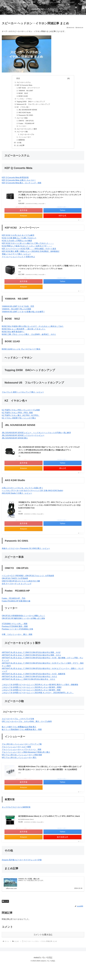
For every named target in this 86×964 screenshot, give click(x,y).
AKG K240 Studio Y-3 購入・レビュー (17, 493)
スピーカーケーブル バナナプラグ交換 (18, 719)
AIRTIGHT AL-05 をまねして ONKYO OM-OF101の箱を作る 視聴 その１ (31, 655)
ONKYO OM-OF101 (26, 121)
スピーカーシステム (24, 82)
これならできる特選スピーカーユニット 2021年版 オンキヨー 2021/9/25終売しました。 (38, 693)
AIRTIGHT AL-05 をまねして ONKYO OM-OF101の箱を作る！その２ (29, 676)
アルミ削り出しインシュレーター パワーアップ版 (22, 744)
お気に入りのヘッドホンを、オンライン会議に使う (22, 488)
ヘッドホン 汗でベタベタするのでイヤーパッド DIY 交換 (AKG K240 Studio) (32, 490)
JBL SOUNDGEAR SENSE (27, 110)
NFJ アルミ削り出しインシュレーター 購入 (19, 757)
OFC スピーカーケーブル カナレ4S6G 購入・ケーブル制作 (27, 721)
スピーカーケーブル (27, 134)
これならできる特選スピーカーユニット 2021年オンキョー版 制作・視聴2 (31, 687)
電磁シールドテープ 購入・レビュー (16, 254)
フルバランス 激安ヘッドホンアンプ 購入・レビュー (23, 392)
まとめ (6, 901)
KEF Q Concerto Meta (24, 85)
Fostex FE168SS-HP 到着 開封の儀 (16, 601)
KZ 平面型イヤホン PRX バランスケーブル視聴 (21, 410)
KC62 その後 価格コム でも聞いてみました (19, 238)
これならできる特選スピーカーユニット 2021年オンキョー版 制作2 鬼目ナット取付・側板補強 (40, 684)
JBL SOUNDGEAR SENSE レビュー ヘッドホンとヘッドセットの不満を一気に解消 (36, 433)
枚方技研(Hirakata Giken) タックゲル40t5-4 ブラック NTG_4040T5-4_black (49, 816)
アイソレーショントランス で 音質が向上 (18, 257)
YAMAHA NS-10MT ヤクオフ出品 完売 (18, 306)
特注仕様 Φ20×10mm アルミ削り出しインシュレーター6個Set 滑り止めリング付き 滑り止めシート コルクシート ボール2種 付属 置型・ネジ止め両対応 (50, 768)
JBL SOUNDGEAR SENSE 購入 (15, 438)
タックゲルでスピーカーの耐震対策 (16, 807)
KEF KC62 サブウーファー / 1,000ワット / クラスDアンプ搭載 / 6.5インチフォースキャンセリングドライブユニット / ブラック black (49, 267)
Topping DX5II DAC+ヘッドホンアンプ (31, 101)
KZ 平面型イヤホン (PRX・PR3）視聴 (17, 413)
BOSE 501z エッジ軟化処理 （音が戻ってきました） (24, 329)
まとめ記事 (20, 145)
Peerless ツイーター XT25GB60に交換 (17, 629)
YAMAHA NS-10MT (25, 90)
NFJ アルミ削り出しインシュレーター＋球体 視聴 (22, 755)
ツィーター (22, 126)
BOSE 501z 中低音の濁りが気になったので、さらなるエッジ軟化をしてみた (33, 326)
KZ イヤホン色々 (23, 107)
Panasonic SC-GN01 (25, 115)
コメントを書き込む (43, 934)
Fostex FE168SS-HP (26, 123)
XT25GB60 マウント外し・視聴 (14, 624)
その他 (19, 142)
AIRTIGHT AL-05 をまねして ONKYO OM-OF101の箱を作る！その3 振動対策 (33, 674)
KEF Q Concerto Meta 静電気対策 (15, 177)
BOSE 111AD (23, 96)
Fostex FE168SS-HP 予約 (13, 598)
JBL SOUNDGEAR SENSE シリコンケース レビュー (23, 435)
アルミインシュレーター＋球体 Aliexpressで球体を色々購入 (26, 752)
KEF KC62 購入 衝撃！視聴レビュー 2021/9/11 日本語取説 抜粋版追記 (30, 251)
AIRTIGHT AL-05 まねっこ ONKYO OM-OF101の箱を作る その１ (28, 679)
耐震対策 (21, 140)
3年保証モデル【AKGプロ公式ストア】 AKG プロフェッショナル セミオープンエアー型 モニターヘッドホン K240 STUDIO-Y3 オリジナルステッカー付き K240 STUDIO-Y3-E (49, 505)
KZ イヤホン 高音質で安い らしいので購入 (19, 418)
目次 (41, 78)
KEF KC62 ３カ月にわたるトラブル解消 (18, 235)
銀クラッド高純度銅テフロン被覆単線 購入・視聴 (22, 729)
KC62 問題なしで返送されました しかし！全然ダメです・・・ (27, 246)
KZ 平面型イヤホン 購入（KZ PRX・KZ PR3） (21, 415)
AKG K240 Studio (24, 112)
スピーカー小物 (22, 131)
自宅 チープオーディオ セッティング (16, 584)
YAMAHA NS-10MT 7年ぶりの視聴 (16, 309)
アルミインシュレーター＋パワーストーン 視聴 (21, 749)
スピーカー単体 (22, 118)
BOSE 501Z (23, 93)
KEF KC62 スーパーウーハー (29, 88)
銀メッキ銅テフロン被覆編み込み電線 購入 (19, 727)
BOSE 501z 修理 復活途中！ (13, 332)
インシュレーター (24, 137)
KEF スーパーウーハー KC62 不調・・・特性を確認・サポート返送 (29, 249)
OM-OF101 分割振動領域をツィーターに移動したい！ (23, 616)
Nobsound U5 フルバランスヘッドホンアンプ (33, 104)
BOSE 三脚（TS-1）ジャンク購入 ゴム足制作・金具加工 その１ (29, 334)
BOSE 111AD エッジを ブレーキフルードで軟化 (21, 349)
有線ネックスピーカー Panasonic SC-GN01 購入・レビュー (26, 548)
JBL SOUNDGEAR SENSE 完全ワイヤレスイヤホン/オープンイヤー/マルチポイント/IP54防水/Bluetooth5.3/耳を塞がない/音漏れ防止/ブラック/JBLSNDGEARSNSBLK (49, 450)
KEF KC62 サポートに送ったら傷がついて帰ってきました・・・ (28, 243)
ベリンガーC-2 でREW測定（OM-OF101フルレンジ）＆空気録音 (28, 576)
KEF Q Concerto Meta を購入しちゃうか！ (19, 180)
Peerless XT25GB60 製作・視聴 (15, 626)
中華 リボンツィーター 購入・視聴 (17, 634)
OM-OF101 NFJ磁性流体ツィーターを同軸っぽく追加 (23, 618)
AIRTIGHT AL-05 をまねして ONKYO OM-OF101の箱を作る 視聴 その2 (31, 652)
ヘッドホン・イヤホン (24, 99)
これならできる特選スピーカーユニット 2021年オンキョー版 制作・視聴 (31, 690)
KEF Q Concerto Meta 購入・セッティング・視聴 (21, 183)
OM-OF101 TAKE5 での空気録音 (15, 578)
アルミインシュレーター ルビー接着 (16, 747)
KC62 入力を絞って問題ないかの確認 (17, 241)
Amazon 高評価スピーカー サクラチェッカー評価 (22, 860)
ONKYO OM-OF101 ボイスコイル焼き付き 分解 (21, 581)
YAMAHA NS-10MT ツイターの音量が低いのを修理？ (23, 312)
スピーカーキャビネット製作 (27, 129)
